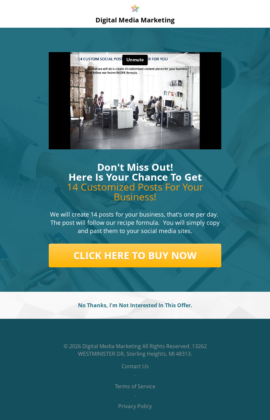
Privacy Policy (135, 406)
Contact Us (135, 366)
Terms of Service (135, 386)
